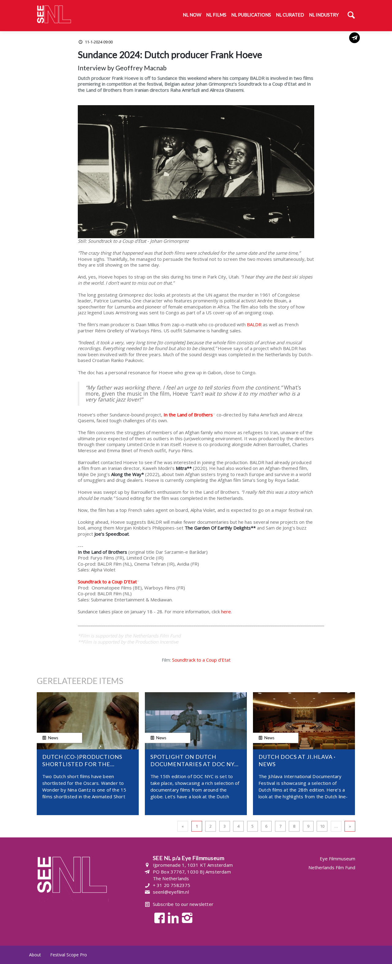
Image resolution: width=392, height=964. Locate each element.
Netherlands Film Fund (331, 867)
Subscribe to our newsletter (183, 904)
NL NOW (192, 14)
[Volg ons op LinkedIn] (172, 917)
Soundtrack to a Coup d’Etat (201, 660)
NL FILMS (216, 14)
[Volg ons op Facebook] (158, 917)
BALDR (254, 324)
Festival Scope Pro (68, 955)
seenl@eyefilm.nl (171, 892)
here (226, 611)
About (35, 955)
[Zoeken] (351, 15)
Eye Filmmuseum (337, 859)
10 (322, 826)
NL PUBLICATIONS (251, 14)
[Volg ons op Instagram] (185, 917)
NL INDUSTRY (324, 14)
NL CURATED (290, 14)
